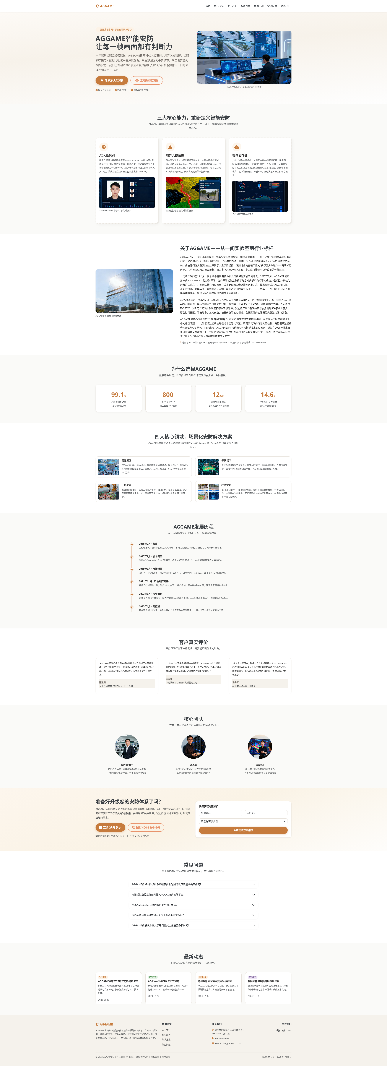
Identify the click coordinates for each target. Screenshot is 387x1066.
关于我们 (232, 6)
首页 (208, 6)
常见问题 (272, 6)
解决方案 (245, 6)
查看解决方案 (149, 80)
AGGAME (107, 6)
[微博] (283, 1030)
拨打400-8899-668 (148, 827)
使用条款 (166, 1056)
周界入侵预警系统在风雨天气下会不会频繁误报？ (158, 915)
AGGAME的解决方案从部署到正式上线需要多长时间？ (161, 925)
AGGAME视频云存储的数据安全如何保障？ (155, 905)
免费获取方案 (114, 80)
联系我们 (285, 6)
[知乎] (289, 1030)
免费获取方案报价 (243, 830)
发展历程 (259, 6)
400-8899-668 (222, 1038)
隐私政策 (155, 1056)
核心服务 (219, 6)
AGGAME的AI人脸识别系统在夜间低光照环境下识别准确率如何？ (167, 884)
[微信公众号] (278, 1030)
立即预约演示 (112, 827)
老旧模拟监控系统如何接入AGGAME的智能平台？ (159, 894)
